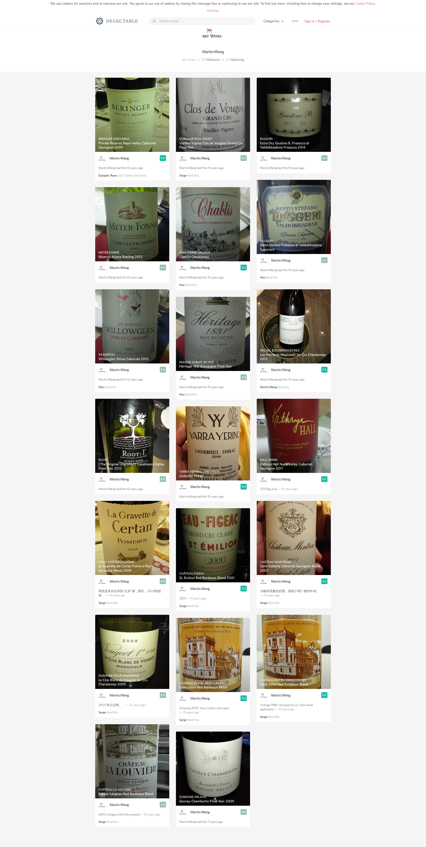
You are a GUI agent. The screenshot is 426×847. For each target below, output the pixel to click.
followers (213, 60)
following (237, 60)
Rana (113, 175)
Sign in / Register (317, 21)
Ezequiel (104, 175)
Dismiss (213, 10)
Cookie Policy (365, 3)
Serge (102, 603)
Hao (101, 387)
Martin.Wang (119, 158)
